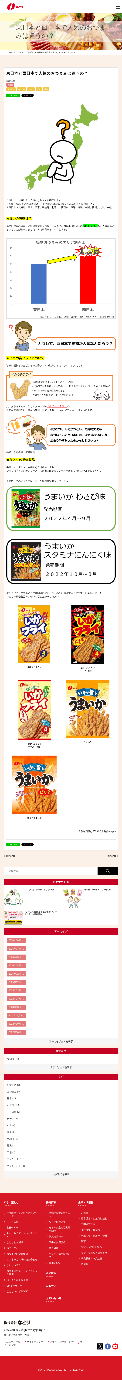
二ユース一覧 (13, 1341)
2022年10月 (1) (16, 1023)
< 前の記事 (9, 856)
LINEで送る (13, 95)
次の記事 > (112, 856)
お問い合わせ (53, 1298)
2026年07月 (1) (16, 948)
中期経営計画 (88, 1224)
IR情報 (84, 1264)
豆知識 (10, 85)
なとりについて (57, 1221)
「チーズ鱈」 (14, 1221)
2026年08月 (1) (16, 940)
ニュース (51, 1285)
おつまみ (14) (14, 1091)
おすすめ (11, 89)
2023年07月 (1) (16, 998)
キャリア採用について (59, 1255)
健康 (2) (11, 1132)
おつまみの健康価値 (17, 1253)
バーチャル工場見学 (17, 1280)
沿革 (83, 1241)
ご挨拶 (84, 1212)
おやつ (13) (13, 1105)
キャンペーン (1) (16, 1165)
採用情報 (51, 1202)
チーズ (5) (12, 1118)
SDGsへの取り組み (91, 1247)
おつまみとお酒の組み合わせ (22, 1259)
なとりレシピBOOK (17, 1291)
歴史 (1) (11, 1145)
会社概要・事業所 (90, 1230)
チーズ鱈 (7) (13, 1111)
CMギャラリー (14, 1285)
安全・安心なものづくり (94, 1252)
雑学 (46, 89)
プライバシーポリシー (62, 1341)
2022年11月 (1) (16, 1015)
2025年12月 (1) (16, 982)
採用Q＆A (54, 1262)
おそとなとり (14, 1248)
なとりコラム (14, 1265)
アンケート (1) (14, 1159)
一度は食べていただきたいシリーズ (22, 1214)
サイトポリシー (35, 1341)
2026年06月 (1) (16, 957)
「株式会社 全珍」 (57, 406)
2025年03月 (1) (16, 990)
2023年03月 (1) (16, 1007)
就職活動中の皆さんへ (59, 1214)
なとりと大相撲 (15, 1242)
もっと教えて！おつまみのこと (22, 1235)
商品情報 (51, 1273)
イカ (39, 89)
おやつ (31, 89)
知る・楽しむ (11, 1202)
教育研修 (53, 1248)
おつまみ (21, 89)
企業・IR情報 (85, 1202)
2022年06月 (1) (16, 1032)
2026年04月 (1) (16, 965)
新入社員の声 (56, 1236)
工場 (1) (11, 1152)
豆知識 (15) (13, 1059)
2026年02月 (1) (16, 973)
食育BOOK (12, 1227)
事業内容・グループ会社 (94, 1235)
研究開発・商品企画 (91, 1258)
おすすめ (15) (14, 1084)
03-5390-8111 (15, 1335)
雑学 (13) (12, 1098)
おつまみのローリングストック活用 (22, 1273)
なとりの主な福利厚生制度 (59, 1229)
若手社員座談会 (57, 1242)
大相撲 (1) (12, 1138)
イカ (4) (11, 1125)
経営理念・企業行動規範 (94, 1218)
